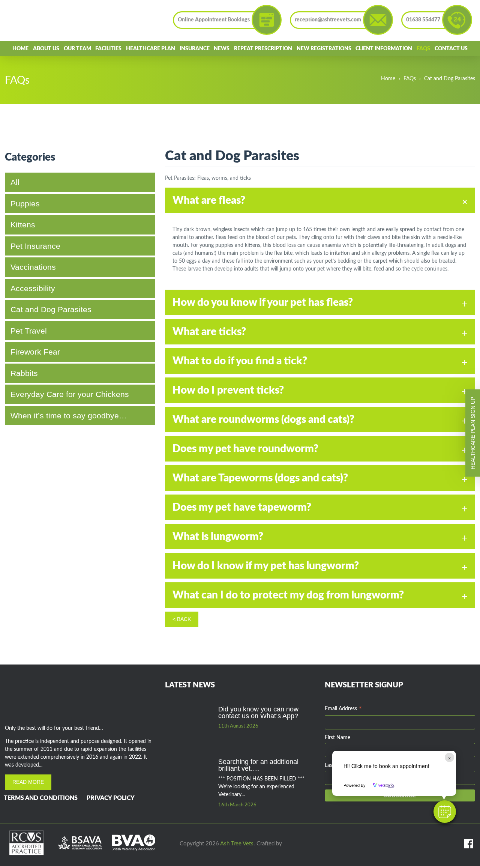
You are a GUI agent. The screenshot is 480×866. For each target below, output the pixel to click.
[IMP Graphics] (292, 844)
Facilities (108, 48)
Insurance (195, 48)
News (222, 48)
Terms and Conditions (41, 798)
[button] (445, 811)
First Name (337, 737)
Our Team (77, 48)
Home (20, 48)
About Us (46, 48)
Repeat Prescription (263, 48)
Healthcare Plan (150, 48)
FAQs (423, 48)
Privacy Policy (111, 798)
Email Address (343, 710)
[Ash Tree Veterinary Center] (40, 21)
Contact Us (451, 48)
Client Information (384, 48)
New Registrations (324, 48)
